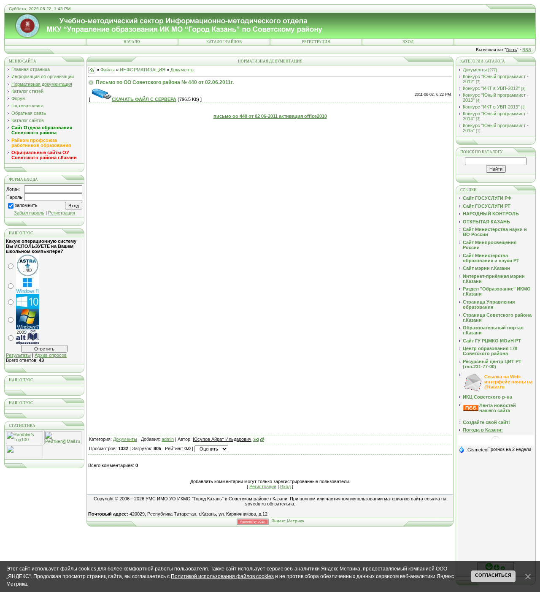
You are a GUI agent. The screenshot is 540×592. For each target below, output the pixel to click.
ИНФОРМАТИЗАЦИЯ (142, 69)
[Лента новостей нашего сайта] (470, 409)
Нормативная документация (41, 84)
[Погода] (472, 449)
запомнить (26, 205)
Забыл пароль (29, 212)
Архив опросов (51, 355)
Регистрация (316, 42)
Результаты (18, 355)
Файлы (107, 69)
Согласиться (493, 575)
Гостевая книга (27, 105)
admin (168, 439)
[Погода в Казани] (496, 443)
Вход (407, 42)
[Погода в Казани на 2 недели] (509, 449)
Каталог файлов (224, 42)
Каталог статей (27, 91)
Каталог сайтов (27, 120)
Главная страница (30, 69)
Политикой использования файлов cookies (222, 576)
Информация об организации (42, 76)
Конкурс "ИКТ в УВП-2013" (491, 106)
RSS (526, 49)
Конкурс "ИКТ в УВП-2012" (491, 88)
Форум (18, 98)
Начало (132, 42)
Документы (182, 69)
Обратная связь (28, 113)
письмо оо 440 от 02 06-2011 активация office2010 (270, 116)
